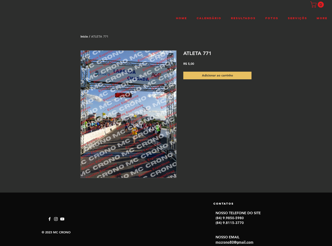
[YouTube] (62, 218)
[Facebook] (49, 218)
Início (84, 36)
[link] (317, 5)
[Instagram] (55, 218)
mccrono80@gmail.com (234, 242)
